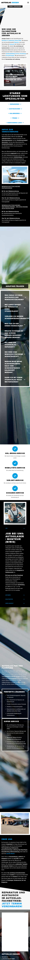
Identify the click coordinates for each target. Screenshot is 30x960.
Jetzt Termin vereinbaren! (12, 905)
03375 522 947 (11, 590)
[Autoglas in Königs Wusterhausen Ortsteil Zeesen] (10, 2)
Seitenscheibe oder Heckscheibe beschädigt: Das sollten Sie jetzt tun (15, 78)
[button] (28, 2)
